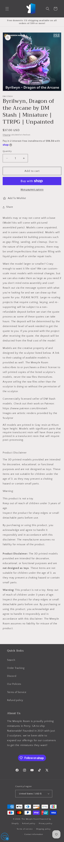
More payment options (32, 189)
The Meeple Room (30, 819)
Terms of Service (16, 692)
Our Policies (14, 684)
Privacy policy (45, 823)
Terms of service (25, 829)
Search (11, 660)
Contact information (33, 834)
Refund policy (15, 700)
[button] (7, 9)
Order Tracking (15, 668)
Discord (11, 676)
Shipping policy (43, 829)
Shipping (6, 135)
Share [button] (9, 207)
